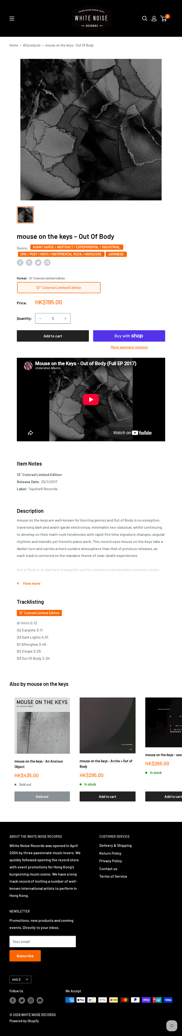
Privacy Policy (110, 860)
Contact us (108, 868)
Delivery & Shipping (115, 845)
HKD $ (16, 979)
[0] (164, 18)
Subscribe (25, 955)
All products (32, 45)
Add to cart (53, 336)
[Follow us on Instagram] (30, 1000)
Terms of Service (113, 876)
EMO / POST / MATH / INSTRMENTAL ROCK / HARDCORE (61, 254)
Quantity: (24, 318)
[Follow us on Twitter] (21, 1000)
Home (13, 45)
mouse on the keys (47, 684)
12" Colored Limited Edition (39, 613)
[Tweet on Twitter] (38, 262)
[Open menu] (11, 18)
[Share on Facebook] (20, 262)
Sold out (42, 796)
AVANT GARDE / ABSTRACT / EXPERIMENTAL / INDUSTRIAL (77, 247)
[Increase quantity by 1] (65, 318)
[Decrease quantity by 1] (40, 318)
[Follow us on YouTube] (39, 1000)
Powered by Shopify (24, 1021)
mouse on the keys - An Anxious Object (38, 764)
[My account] (154, 18)
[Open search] (144, 18)
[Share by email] (47, 262)
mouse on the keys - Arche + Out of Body (106, 763)
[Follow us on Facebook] (12, 1000)
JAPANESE (116, 254)
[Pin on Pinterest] (29, 262)
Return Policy (110, 853)
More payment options (129, 347)
